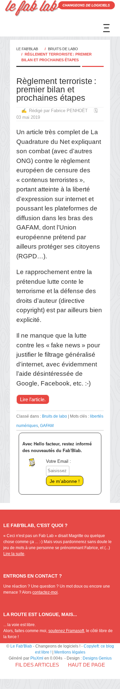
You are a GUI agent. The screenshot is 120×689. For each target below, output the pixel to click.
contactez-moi (45, 592)
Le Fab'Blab (27, 49)
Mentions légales (69, 652)
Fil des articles (37, 665)
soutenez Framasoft (66, 630)
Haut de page (86, 665)
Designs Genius (97, 658)
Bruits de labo (63, 49)
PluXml (36, 658)
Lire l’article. (33, 399)
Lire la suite (13, 553)
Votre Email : (58, 461)
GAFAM (47, 425)
